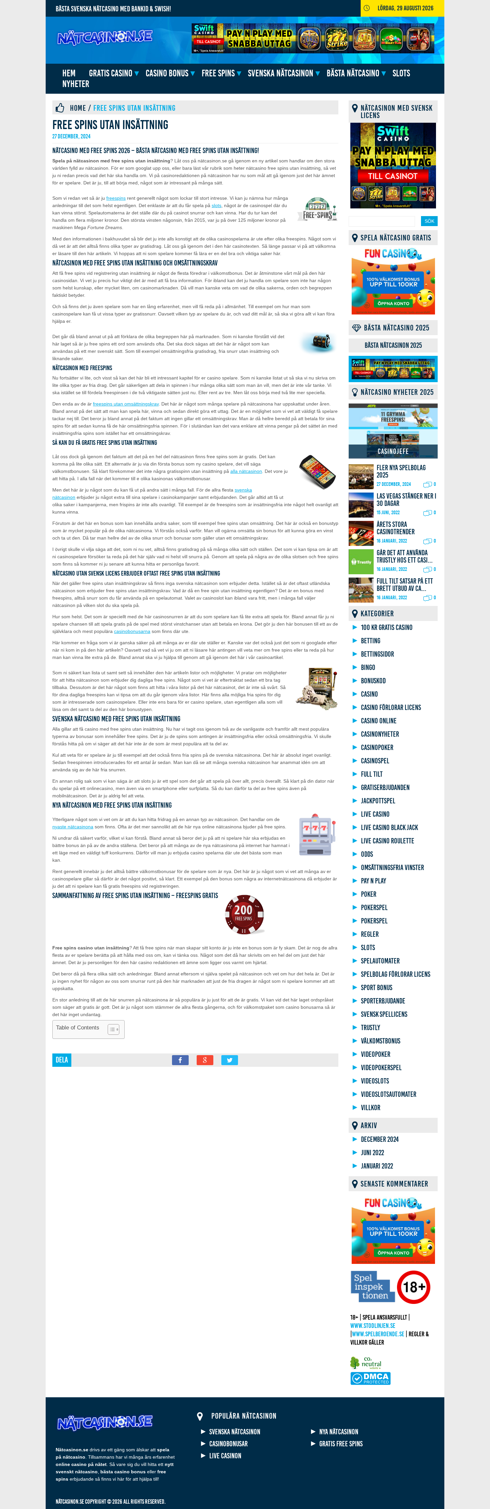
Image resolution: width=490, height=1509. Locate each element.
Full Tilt (372, 774)
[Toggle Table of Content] (110, 1029)
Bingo (368, 667)
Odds (367, 854)
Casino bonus (167, 73)
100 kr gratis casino (387, 627)
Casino (369, 694)
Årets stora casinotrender (396, 528)
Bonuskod (373, 681)
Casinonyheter (380, 734)
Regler (370, 934)
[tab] (393, 345)
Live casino (375, 814)
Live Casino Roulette (387, 841)
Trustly (370, 1027)
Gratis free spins (341, 1444)
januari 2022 (377, 1166)
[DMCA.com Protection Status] (370, 1383)
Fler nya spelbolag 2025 (401, 471)
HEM (69, 73)
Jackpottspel (378, 801)
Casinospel (375, 761)
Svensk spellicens (384, 1014)
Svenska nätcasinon (280, 73)
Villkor (370, 1107)
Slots (401, 73)
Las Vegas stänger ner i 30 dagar (406, 500)
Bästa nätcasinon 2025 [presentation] (393, 345)
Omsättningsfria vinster (392, 867)
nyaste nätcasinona (72, 826)
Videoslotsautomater (388, 1094)
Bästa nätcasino (353, 73)
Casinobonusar (228, 1444)
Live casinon (225, 1456)
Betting (370, 641)
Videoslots (375, 1081)
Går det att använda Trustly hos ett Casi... (405, 556)
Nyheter (75, 84)
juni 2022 (372, 1153)
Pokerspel (374, 907)
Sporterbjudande (383, 1001)
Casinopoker (377, 747)
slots (216, 205)
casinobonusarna (132, 631)
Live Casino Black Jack (389, 827)
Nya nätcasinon (338, 1432)
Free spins (218, 73)
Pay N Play (373, 881)
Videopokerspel (381, 1067)
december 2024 (380, 1139)
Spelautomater (380, 961)
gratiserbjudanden (385, 787)
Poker (368, 894)
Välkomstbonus (380, 1041)
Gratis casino (110, 73)
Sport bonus (376, 987)
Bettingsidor (377, 654)
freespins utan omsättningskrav (126, 404)
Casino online (379, 721)
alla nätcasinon (246, 471)
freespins (116, 198)
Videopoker (375, 1054)
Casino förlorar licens (391, 707)
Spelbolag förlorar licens (395, 974)
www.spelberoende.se (378, 1334)
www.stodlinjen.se (372, 1325)
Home (78, 108)
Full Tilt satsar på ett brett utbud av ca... (405, 585)
